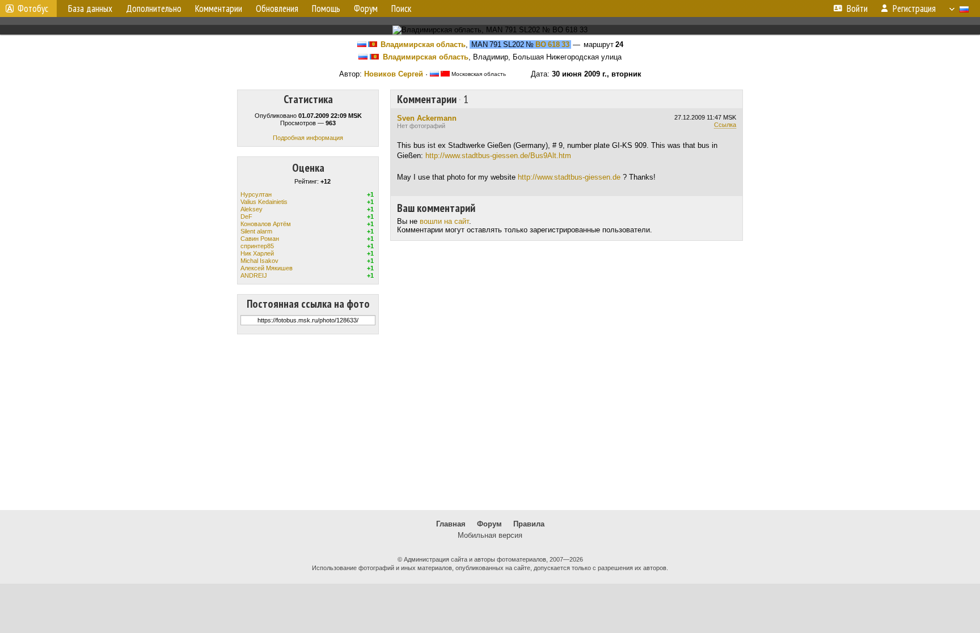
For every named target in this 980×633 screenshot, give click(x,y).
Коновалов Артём (265, 223)
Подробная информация (308, 137)
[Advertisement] (490, 422)
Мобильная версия (490, 535)
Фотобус (33, 8)
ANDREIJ (253, 275)
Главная (451, 524)
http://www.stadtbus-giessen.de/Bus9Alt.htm (498, 155)
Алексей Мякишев (266, 268)
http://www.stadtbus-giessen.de (569, 177)
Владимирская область (423, 44)
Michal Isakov (259, 260)
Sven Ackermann (427, 118)
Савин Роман (259, 238)
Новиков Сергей (393, 74)
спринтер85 (257, 246)
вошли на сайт (444, 221)
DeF (246, 216)
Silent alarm (256, 231)
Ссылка (725, 124)
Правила (528, 524)
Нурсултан (256, 194)
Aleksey (251, 209)
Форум (489, 524)
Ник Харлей (257, 253)
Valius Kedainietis (264, 201)
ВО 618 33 (552, 44)
